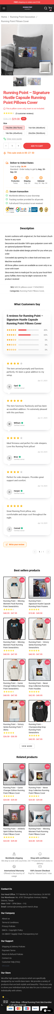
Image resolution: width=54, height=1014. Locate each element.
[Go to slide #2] (34, 81)
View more (27, 746)
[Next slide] (49, 50)
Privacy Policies (8, 926)
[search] (45, 8)
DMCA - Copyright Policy (12, 930)
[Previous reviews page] (34, 551)
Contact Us (6, 958)
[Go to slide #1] (19, 81)
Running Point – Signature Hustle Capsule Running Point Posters (39, 604)
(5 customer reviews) (25, 113)
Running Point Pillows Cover (15, 21)
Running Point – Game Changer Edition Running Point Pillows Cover (14, 790)
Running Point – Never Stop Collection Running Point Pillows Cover (39, 790)
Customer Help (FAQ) (11, 962)
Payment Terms (8, 950)
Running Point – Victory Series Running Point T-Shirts (13, 727)
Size (5, 123)
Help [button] (49, 1011)
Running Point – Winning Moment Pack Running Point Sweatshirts (14, 604)
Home (4, 17)
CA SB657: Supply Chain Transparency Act (20, 934)
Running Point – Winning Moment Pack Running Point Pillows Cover (39, 831)
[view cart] (50, 8)
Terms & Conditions (10, 922)
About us (6, 919)
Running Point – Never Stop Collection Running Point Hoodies (39, 686)
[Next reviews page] (48, 551)
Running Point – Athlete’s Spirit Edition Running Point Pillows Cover (14, 831)
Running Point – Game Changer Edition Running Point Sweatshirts (14, 686)
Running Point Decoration (22, 17)
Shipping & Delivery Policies (13, 946)
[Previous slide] (5, 50)
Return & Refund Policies (12, 954)
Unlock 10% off (5, 1001)
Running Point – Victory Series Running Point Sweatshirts (39, 645)
